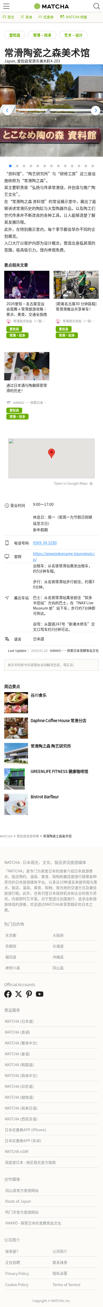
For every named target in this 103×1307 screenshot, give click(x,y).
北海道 (58, 946)
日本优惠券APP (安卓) (23, 1140)
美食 (28, 16)
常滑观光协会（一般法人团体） (29, 321)
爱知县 (14, 35)
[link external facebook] (9, 995)
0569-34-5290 (45, 543)
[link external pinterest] (30, 995)
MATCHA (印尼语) (19, 1086)
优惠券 (48, 16)
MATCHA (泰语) (17, 1053)
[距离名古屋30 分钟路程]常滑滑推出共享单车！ (76, 306)
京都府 (10, 946)
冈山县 (58, 967)
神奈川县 (12, 967)
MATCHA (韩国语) (19, 1064)
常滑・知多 (42, 35)
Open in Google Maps (71, 483)
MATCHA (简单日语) (21, 1108)
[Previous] (7, 110)
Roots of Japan (18, 1201)
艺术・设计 (73, 35)
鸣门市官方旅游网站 (22, 1212)
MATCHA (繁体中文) (21, 1042)
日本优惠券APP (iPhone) (25, 1129)
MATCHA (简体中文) (21, 1075)
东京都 (10, 935)
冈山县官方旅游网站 (22, 1190)
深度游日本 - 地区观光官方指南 (30, 1162)
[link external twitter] (19, 995)
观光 (10, 16)
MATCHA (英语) (17, 1032)
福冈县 (10, 956)
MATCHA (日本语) (19, 1021)
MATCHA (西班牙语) (21, 1118)
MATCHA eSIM (16, 1151)
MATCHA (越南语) (19, 1097)
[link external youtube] (40, 995)
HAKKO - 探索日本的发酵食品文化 (33, 1222)
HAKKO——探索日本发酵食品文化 (29, 402)
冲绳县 (58, 956)
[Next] (95, 110)
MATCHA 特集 (76, 16)
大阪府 (58, 935)
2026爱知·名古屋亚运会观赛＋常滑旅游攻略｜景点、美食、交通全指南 (26, 309)
